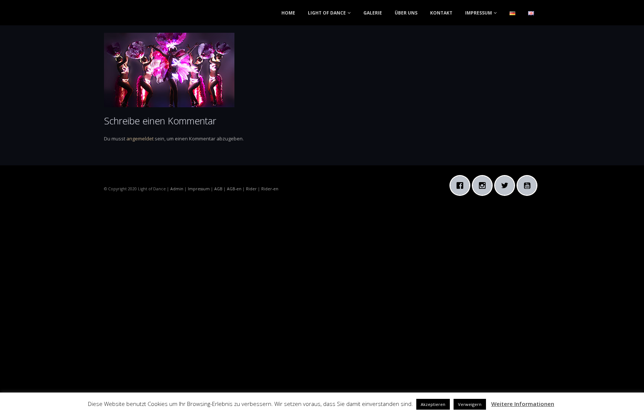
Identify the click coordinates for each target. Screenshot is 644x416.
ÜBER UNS (406, 13)
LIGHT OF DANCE (327, 13)
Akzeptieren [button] (433, 404)
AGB (218, 188)
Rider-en (269, 188)
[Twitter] (506, 185)
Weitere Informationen (522, 403)
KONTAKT (441, 13)
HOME (288, 13)
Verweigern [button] (470, 404)
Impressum (199, 188)
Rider (251, 188)
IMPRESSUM (478, 13)
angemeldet (140, 138)
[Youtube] (529, 185)
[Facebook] (462, 185)
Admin (176, 188)
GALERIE (372, 13)
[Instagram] (484, 185)
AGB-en (234, 188)
